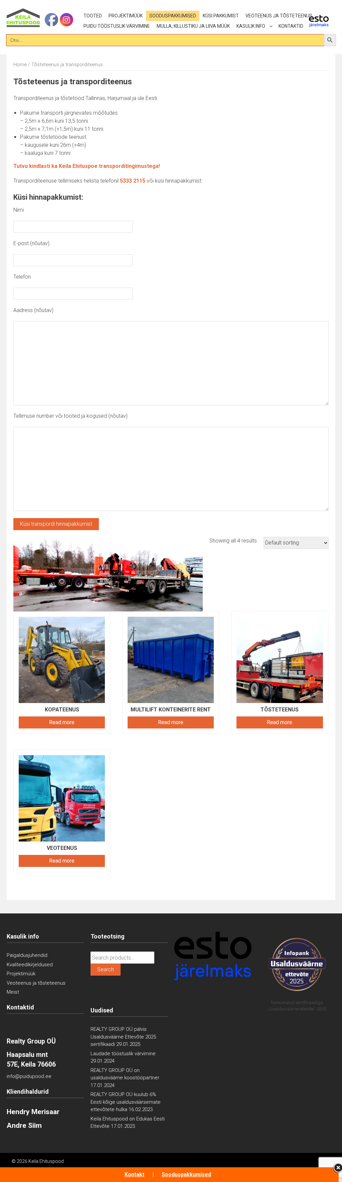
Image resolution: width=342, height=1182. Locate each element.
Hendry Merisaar (33, 1112)
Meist (13, 992)
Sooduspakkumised (172, 15)
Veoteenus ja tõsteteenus (278, 15)
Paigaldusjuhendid (27, 955)
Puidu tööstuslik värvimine (116, 26)
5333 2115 (132, 181)
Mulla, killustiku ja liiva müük (193, 26)
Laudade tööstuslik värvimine (123, 1054)
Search (105, 969)
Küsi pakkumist (221, 15)
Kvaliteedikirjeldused (30, 965)
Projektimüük (126, 15)
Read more (61, 722)
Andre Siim (24, 1125)
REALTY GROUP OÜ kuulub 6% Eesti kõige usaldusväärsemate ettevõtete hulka (126, 1101)
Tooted (92, 15)
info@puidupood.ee (29, 1076)
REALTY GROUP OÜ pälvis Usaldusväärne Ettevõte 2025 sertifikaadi (123, 1036)
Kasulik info (250, 26)
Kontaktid (291, 26)
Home (20, 65)
